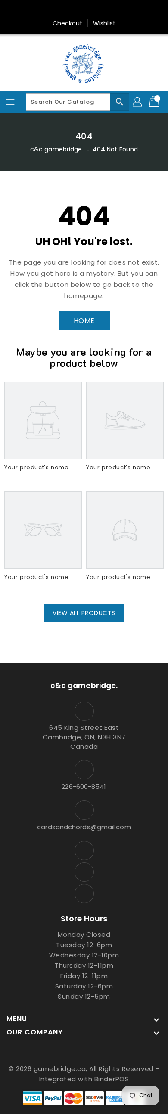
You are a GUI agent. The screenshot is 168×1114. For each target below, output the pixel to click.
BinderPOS (111, 1078)
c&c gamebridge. (57, 149)
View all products (84, 613)
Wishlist (104, 23)
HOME (84, 321)
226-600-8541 (84, 786)
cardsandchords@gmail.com (84, 826)
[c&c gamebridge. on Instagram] (67, 9)
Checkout (68, 23)
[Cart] (155, 102)
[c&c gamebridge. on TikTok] (100, 9)
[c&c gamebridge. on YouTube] (84, 9)
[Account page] (137, 102)
